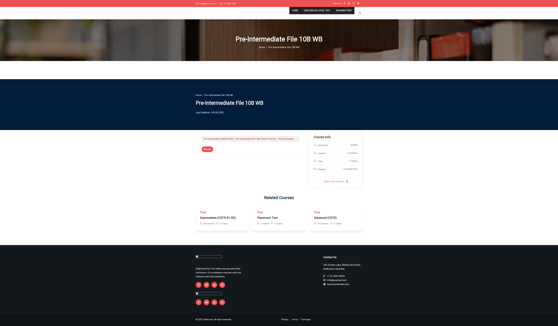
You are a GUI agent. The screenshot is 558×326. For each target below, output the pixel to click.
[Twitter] (358, 3)
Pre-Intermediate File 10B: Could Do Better (256, 139)
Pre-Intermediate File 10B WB (292, 139)
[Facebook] (344, 3)
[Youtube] (349, 3)
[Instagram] (354, 3)
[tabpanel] (251, 144)
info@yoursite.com (208, 3)
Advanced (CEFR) (325, 218)
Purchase (306, 319)
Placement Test (267, 218)
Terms (295, 319)
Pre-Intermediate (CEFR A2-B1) (218, 139)
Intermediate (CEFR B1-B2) (218, 218)
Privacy (284, 319)
